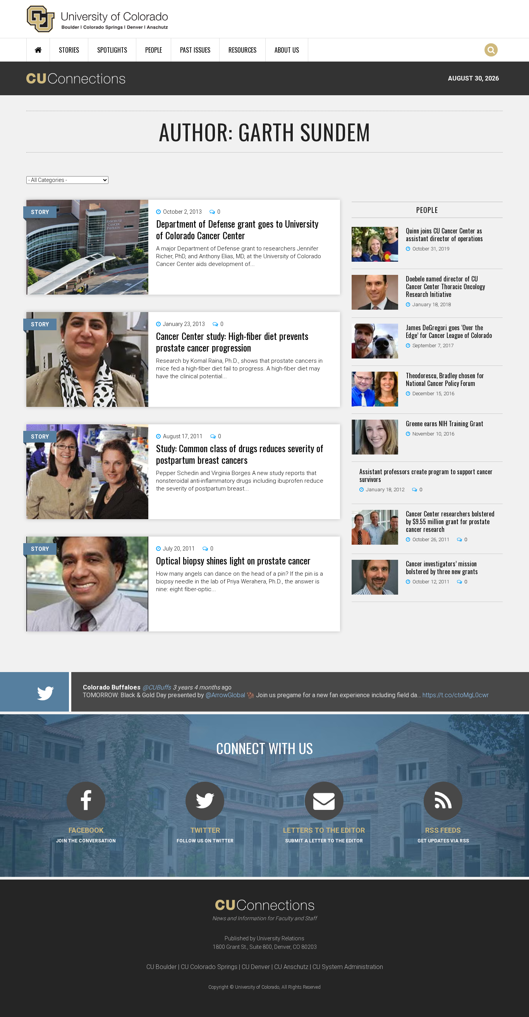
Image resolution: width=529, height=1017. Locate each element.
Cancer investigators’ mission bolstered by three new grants (442, 567)
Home (38, 50)
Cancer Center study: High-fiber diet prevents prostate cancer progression (232, 341)
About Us (287, 50)
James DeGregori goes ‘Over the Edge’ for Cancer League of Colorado (449, 331)
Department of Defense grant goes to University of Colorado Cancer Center (237, 229)
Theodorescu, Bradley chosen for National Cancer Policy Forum (445, 379)
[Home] (97, 19)
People (153, 50)
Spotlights (112, 50)
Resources (242, 50)
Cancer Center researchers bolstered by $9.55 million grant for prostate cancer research (450, 521)
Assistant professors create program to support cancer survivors (426, 475)
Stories (69, 50)
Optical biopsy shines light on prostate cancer (233, 560)
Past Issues (195, 50)
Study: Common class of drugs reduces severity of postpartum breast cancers (239, 453)
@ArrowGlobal (225, 695)
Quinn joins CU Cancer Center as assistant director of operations (444, 234)
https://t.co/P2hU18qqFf (115, 703)
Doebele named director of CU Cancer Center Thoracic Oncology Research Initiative (445, 286)
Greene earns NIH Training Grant (444, 423)
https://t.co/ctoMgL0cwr (456, 695)
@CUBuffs (157, 687)
